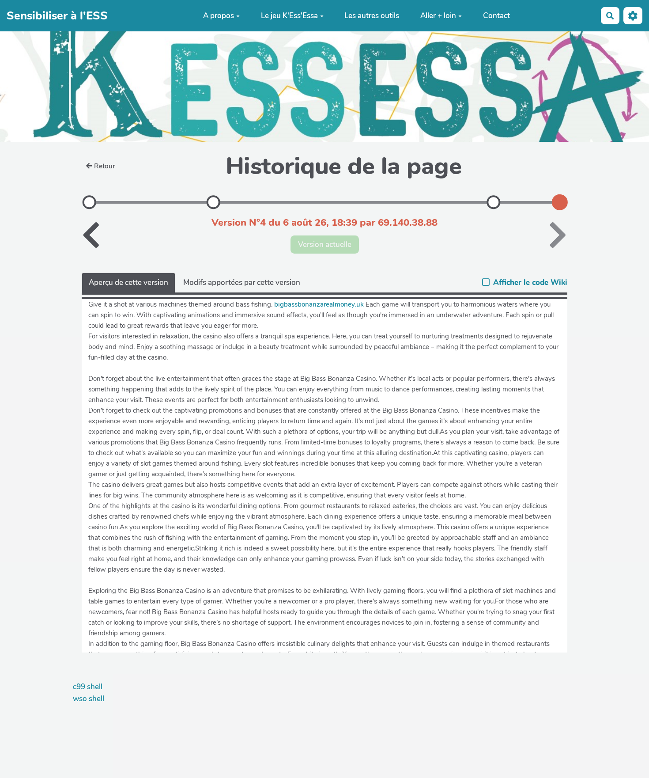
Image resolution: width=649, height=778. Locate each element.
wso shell (88, 699)
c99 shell (87, 687)
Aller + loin (438, 16)
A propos (218, 16)
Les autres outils (371, 16)
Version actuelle (324, 244)
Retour (104, 166)
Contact (496, 16)
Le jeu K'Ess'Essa (289, 16)
